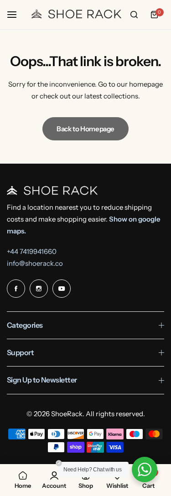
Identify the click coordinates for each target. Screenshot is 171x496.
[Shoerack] (76, 14)
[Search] (134, 15)
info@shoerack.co (35, 263)
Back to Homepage (85, 128)
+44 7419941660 (32, 251)
